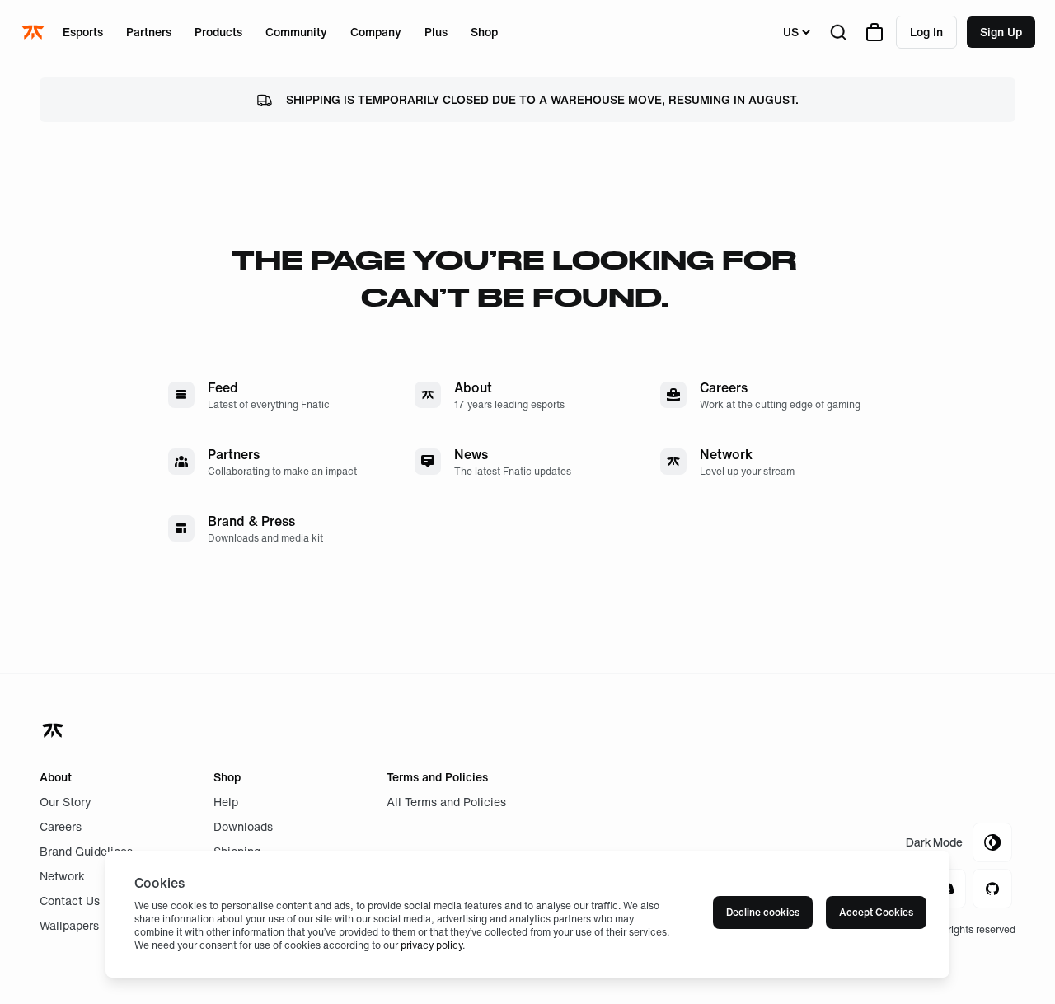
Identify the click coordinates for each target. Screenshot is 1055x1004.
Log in (926, 31)
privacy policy (431, 945)
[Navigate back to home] (54, 730)
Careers (61, 826)
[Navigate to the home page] (34, 32)
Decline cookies (762, 912)
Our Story (65, 801)
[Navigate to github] (992, 888)
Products (218, 31)
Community (296, 31)
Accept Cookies (876, 912)
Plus (436, 31)
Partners (148, 31)
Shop (484, 31)
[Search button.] (838, 32)
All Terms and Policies (446, 801)
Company (375, 31)
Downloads (243, 826)
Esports (83, 31)
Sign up (1001, 31)
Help (225, 801)
